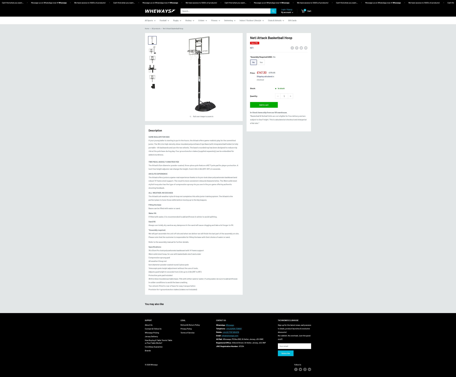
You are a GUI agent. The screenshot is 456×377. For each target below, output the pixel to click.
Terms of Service (187, 332)
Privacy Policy (186, 329)
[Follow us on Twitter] (300, 369)
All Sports (149, 20)
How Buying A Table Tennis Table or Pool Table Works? (158, 341)
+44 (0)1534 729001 (234, 328)
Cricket (201, 20)
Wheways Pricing (152, 332)
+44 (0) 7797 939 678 (231, 332)
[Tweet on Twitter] (301, 48)
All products (156, 29)
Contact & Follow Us (153, 329)
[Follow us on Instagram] (305, 369)
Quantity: (254, 96)
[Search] (273, 11)
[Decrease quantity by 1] (277, 96)
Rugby (176, 20)
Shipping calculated (264, 76)
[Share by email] (305, 48)
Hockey (188, 20)
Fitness (214, 20)
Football (163, 20)
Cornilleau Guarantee (154, 347)
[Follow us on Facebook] (296, 369)
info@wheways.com (230, 335)
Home (147, 29)
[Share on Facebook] (292, 48)
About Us (148, 325)
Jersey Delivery (151, 336)
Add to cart (263, 105)
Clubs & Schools (274, 20)
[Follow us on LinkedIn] (309, 369)
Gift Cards (292, 20)
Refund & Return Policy (190, 325)
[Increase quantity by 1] (290, 96)
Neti (252, 48)
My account (286, 12)
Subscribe (285, 353)
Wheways (230, 325)
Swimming (228, 20)
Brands (148, 350)
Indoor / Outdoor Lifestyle (250, 20)
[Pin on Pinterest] (296, 48)
